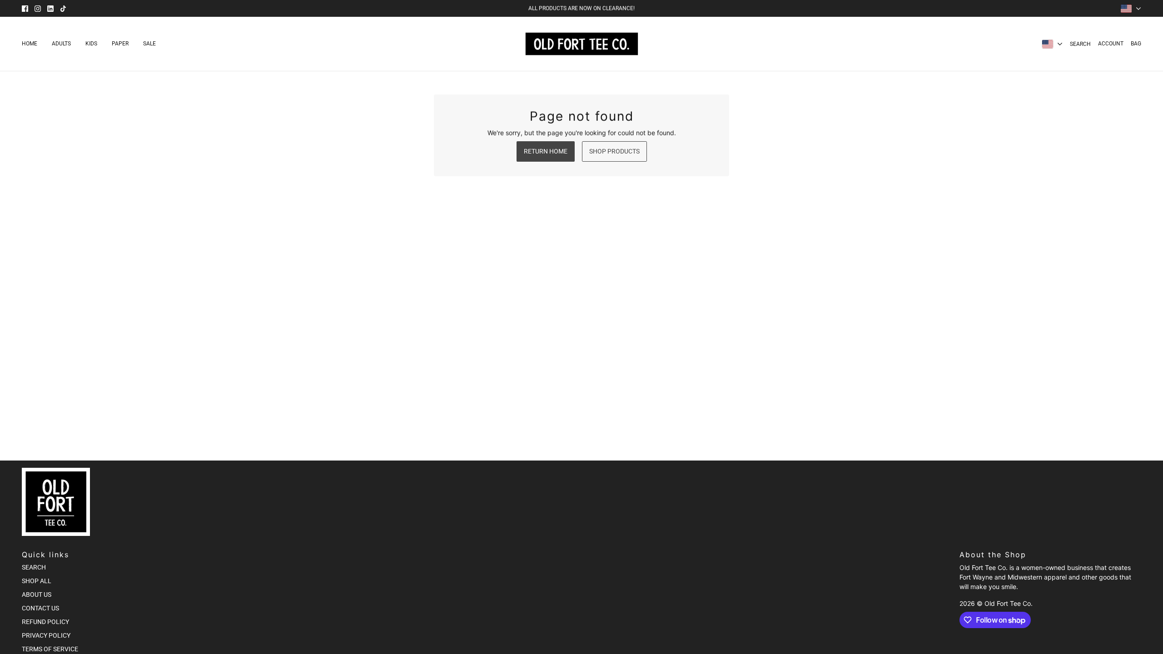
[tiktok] (63, 9)
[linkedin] (50, 9)
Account (1110, 43)
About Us (36, 594)
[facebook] (25, 9)
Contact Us (40, 608)
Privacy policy (46, 635)
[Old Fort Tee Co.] (581, 43)
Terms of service (50, 649)
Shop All (36, 581)
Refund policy (45, 621)
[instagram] (38, 9)
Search (1080, 44)
